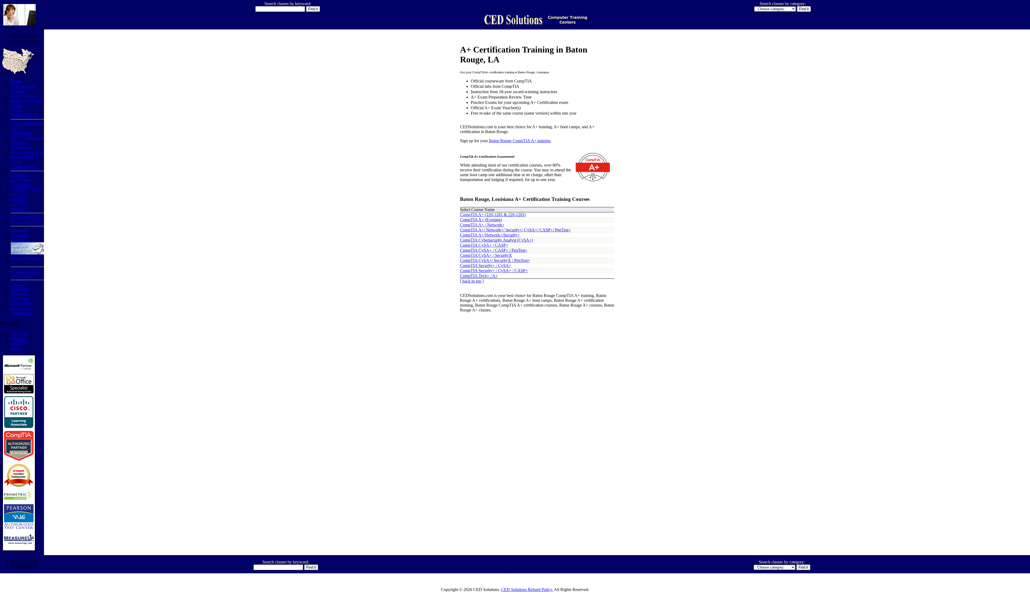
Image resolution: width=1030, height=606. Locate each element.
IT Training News (26, 271)
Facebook (19, 338)
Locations (19, 230)
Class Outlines (23, 95)
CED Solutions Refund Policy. (527, 589)
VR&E (17, 110)
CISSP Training (24, 166)
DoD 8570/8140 (25, 115)
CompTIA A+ (23, 184)
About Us (19, 284)
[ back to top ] (472, 281)
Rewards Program (26, 257)
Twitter (17, 348)
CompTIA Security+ (19, 206)
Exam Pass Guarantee (20, 291)
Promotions (20, 240)
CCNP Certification (27, 137)
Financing (19, 235)
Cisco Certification (26, 123)
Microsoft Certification (21, 145)
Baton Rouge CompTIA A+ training (519, 140)
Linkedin (18, 343)
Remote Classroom (27, 100)
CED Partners (22, 303)
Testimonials (21, 308)
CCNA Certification (21, 130)
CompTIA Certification (21, 177)
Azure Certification (27, 152)
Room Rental (22, 275)
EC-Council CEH (26, 217)
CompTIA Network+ (19, 196)
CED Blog (20, 298)
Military (17, 105)
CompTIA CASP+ (27, 189)
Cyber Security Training (23, 88)
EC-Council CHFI (26, 222)
